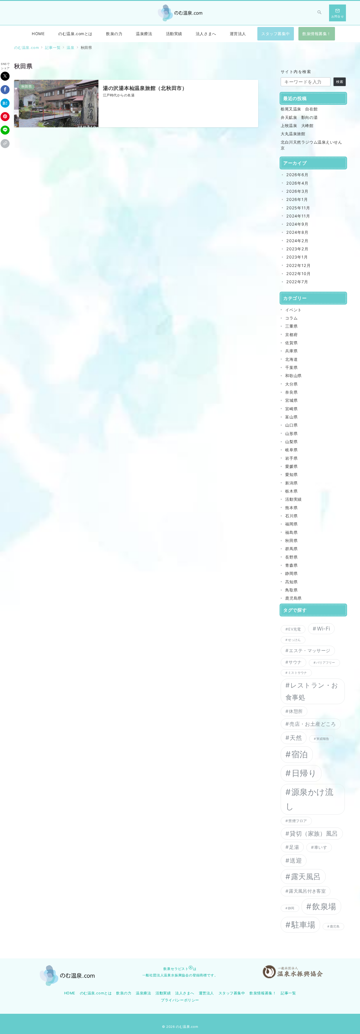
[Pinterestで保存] (5, 116)
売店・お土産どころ (312, 724)
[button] (5, 143)
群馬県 (291, 548)
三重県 (291, 326)
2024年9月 (297, 224)
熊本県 (291, 507)
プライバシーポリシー (180, 1000)
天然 (296, 737)
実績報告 (322, 739)
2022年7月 (297, 281)
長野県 (291, 557)
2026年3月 (297, 191)
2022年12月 (298, 265)
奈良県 (291, 392)
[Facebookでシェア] (5, 89)
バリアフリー (325, 663)
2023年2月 (297, 248)
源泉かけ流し (309, 799)
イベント (293, 309)
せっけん (294, 640)
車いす (320, 847)
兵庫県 (291, 350)
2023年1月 (297, 257)
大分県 (291, 384)
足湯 (294, 847)
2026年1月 (297, 199)
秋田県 (291, 540)
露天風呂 (306, 876)
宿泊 (299, 754)
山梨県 (291, 441)
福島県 (291, 532)
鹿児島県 (293, 598)
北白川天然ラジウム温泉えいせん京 (311, 145)
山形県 (291, 433)
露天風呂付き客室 (307, 891)
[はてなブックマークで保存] (5, 103)
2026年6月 (297, 174)
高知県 (291, 581)
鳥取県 (291, 590)
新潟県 (291, 482)
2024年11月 (298, 216)
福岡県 (291, 523)
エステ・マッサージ (309, 650)
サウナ (295, 662)
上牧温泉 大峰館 (297, 125)
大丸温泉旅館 (293, 133)
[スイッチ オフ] (319, 13)
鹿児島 (334, 926)
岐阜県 (291, 449)
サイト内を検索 (296, 71)
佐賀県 (291, 342)
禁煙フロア (297, 820)
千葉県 (291, 367)
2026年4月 (297, 183)
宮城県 (291, 400)
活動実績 (293, 499)
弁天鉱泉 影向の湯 (299, 117)
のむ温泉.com (187, 1027)
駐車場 (303, 924)
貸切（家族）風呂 (314, 833)
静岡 (291, 908)
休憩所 (296, 711)
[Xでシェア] (5, 76)
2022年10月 (298, 273)
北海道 (291, 359)
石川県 (291, 515)
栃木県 (291, 491)
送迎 (296, 860)
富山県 (291, 416)
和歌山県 (293, 375)
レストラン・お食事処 (311, 691)
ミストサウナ (297, 673)
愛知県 (291, 474)
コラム (291, 318)
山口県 (291, 425)
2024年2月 (297, 240)
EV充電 (294, 629)
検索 (339, 82)
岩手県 (291, 458)
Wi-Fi (323, 628)
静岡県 (291, 573)
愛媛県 (291, 466)
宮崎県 (291, 408)
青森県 (291, 565)
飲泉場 (324, 906)
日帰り (304, 773)
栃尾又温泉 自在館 (299, 108)
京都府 (291, 334)
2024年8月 (297, 232)
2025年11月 (298, 207)
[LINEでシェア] (5, 130)
